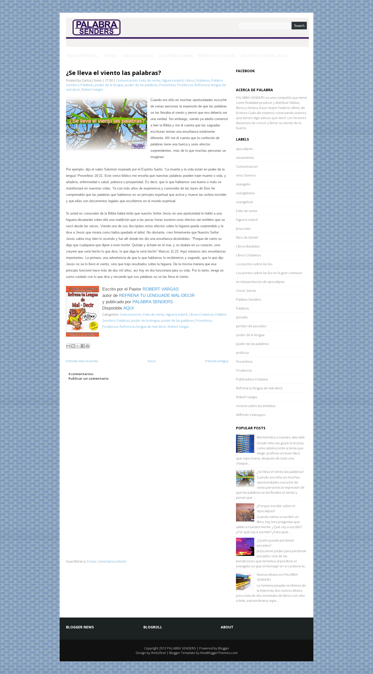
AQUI (128, 308)
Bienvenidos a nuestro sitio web (281, 437)
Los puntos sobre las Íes (264, 55)
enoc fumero (246, 175)
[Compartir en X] (77, 346)
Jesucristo (243, 228)
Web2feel (158, 652)
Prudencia (185, 85)
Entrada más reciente (82, 361)
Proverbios (167, 85)
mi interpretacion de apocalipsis (260, 281)
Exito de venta (149, 80)
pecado (242, 317)
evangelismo (245, 193)
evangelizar (244, 202)
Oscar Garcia (246, 290)
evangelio (243, 184)
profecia (242, 352)
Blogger (223, 648)
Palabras (86, 85)
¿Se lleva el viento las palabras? (113, 72)
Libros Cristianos (197, 80)
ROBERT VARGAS (161, 289)
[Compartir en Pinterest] (87, 346)
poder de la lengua (109, 85)
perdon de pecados (251, 326)
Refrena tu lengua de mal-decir (143, 326)
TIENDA (110, 55)
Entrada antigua (216, 361)
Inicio (152, 361)
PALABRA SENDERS (152, 301)
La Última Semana (175, 55)
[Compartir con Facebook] (82, 346)
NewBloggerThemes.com (219, 652)
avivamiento (245, 157)
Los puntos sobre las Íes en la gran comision (269, 273)
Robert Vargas (92, 89)
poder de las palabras (141, 85)
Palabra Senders (248, 299)
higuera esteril (172, 80)
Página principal (82, 55)
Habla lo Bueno (137, 55)
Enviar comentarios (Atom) (106, 561)
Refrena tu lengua (216, 55)
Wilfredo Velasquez (251, 414)
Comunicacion (127, 80)
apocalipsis (244, 148)
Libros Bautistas (248, 246)
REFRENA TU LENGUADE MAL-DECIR (157, 295)
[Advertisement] (147, 523)
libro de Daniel (247, 237)
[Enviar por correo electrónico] (68, 346)
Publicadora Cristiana (252, 379)
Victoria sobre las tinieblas (255, 405)
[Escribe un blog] (73, 346)
